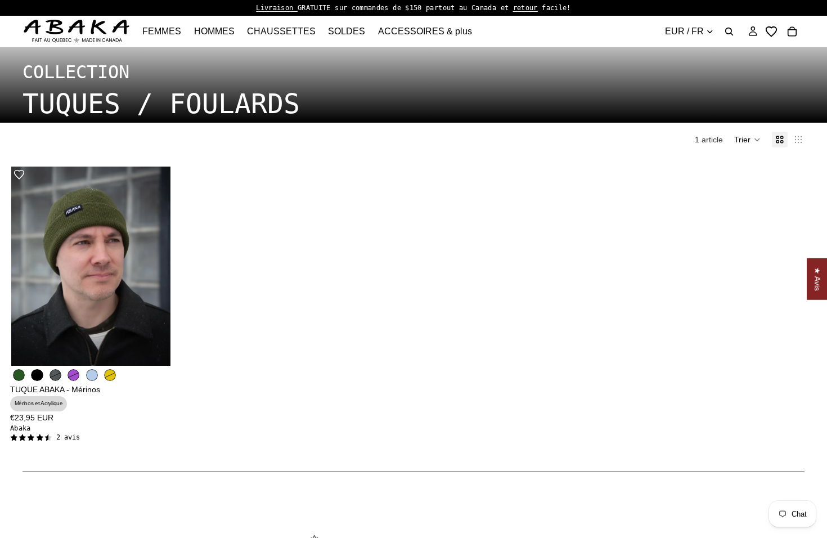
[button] (747, 139)
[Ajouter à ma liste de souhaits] (19, 174)
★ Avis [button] (817, 279)
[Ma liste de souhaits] (771, 31)
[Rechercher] (729, 31)
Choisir (162, 348)
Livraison (277, 8)
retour (525, 8)
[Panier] (792, 31)
